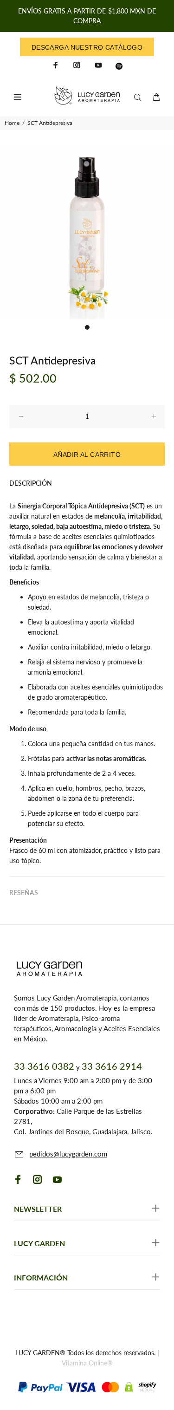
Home (12, 122)
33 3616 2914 (112, 1066)
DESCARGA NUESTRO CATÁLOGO (87, 47)
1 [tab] (87, 327)
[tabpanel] (87, 232)
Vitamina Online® (87, 1363)
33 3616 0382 (44, 1066)
